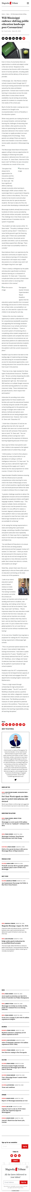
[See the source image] (23, 175)
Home (3, 14)
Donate (15, 1160)
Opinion (4, 1098)
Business (4, 1030)
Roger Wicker (10, 1098)
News (7, 14)
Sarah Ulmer (10, 863)
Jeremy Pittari (9, 1003)
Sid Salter (9, 1106)
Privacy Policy (20, 1187)
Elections (4, 847)
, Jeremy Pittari (17, 818)
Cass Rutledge (9, 938)
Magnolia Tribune (11, 880)
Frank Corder (9, 818)
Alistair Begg (10, 1085)
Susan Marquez (11, 1075)
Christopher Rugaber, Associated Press (16, 792)
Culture (4, 863)
